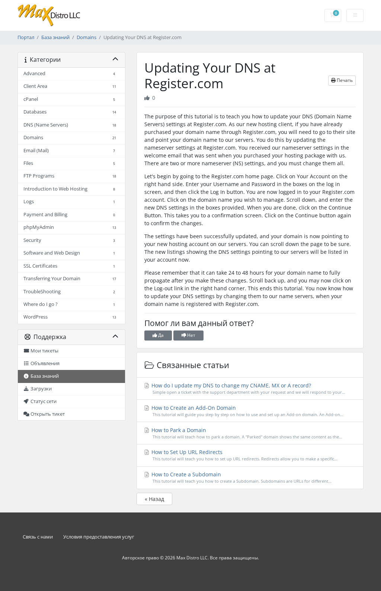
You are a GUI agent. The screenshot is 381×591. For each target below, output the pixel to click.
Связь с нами (38, 537)
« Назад (154, 498)
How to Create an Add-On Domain (247, 410)
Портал (25, 37)
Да (160, 335)
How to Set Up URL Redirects (244, 454)
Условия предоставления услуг (98, 537)
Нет (190, 335)
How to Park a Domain (246, 433)
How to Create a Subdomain (241, 477)
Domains (86, 37)
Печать (344, 80)
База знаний (55, 37)
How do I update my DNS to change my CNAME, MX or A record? (248, 388)
